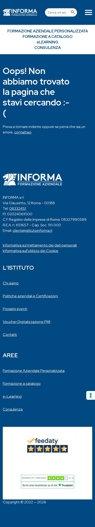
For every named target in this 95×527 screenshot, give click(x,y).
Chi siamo (11, 283)
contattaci (22, 132)
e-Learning (12, 396)
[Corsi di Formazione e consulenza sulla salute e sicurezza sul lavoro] (20, 12)
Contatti (10, 334)
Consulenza (47, 47)
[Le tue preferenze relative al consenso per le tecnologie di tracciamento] (90, 395)
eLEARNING (47, 42)
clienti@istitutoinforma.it (32, 230)
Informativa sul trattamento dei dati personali (40, 245)
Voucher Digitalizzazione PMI (26, 321)
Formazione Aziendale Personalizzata (47, 31)
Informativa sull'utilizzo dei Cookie (30, 250)
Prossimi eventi (15, 308)
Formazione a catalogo (47, 36)
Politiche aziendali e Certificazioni (30, 296)
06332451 (17, 208)
